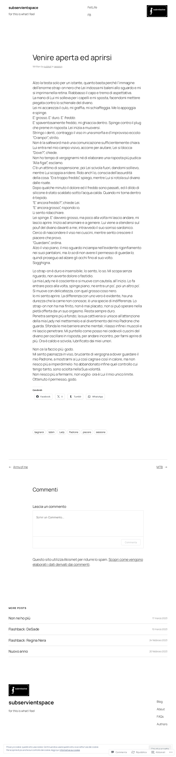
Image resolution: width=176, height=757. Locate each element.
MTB (160, 467)
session (58, 66)
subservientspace (23, 7)
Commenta (131, 542)
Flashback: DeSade (24, 629)
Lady (61, 432)
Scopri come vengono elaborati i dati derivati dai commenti (88, 562)
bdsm (52, 432)
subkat (47, 66)
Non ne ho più (19, 618)
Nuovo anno (18, 651)
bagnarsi (39, 432)
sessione (100, 432)
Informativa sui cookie (70, 750)
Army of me (20, 467)
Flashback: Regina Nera (27, 640)
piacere (87, 432)
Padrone (73, 432)
